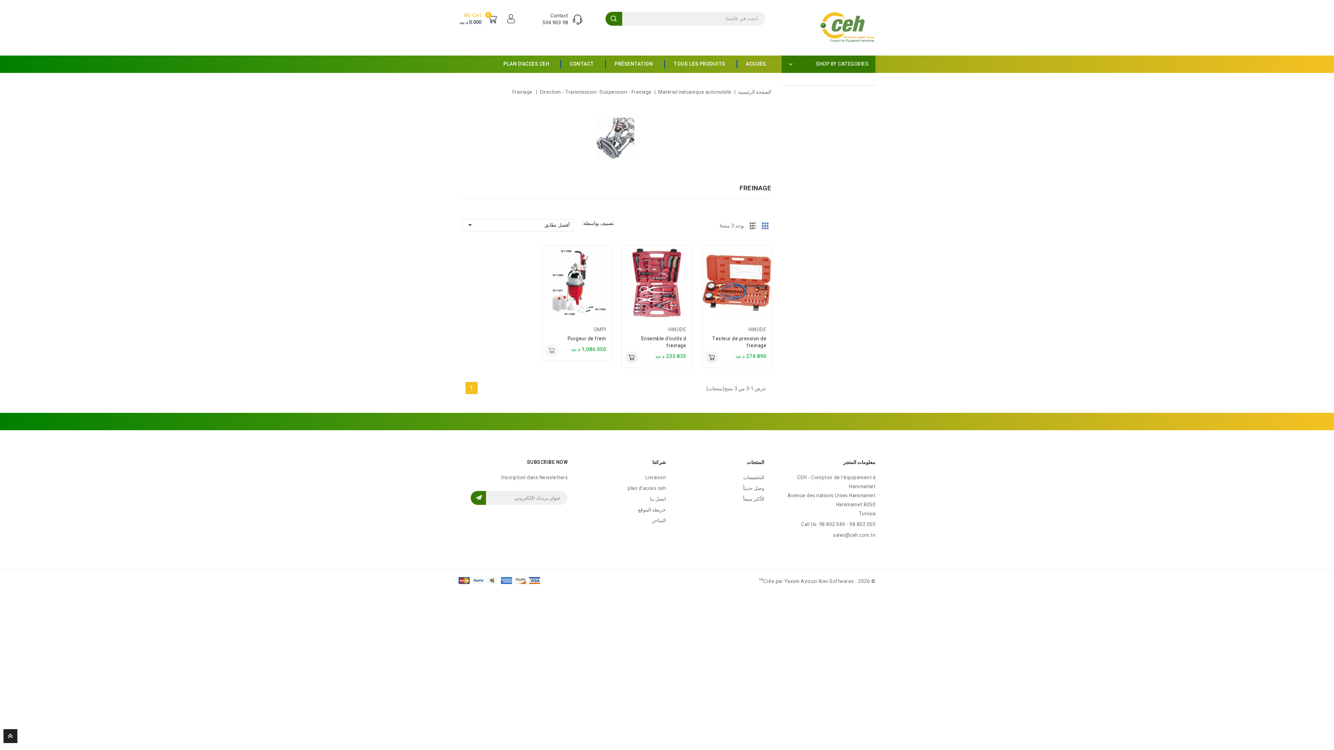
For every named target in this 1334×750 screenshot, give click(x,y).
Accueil (756, 64)
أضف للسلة (712, 357)
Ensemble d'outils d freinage (663, 342)
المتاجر (659, 520)
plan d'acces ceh (526, 64)
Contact (582, 64)
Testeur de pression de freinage (739, 342)
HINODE (757, 329)
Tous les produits (699, 64)
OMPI (600, 329)
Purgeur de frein (587, 338)
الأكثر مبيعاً (754, 499)
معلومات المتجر (859, 462)
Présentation (634, 64)
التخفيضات (753, 477)
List (753, 226)
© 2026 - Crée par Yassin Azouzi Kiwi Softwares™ (817, 581)
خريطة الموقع (652, 510)
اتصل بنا (658, 499)
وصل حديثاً (754, 488)
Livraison (655, 477)
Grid (765, 226)
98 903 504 (555, 22)
